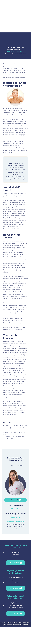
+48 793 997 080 (16, 518)
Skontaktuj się (21, 38)
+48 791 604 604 (14, 613)
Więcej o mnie (14, 499)
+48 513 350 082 (15, 508)
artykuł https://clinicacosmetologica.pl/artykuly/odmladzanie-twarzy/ (15, 176)
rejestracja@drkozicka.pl (15, 521)
